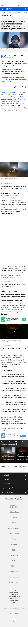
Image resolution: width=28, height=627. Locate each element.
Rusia (24, 466)
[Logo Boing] (14, 539)
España (9, 12)
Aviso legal (14, 590)
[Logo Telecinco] (14, 512)
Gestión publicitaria (14, 600)
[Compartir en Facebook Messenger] (22, 87)
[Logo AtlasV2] (14, 571)
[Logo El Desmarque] (14, 528)
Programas (5, 479)
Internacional (6, 16)
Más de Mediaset (7, 492)
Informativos (9, 466)
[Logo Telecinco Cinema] (14, 560)
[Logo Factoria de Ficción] (14, 534)
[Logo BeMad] (14, 550)
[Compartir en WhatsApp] (15, 87)
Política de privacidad (14, 594)
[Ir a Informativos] (9, 9)
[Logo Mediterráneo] (14, 582)
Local (14, 12)
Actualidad (5, 475)
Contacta (14, 604)
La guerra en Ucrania (8, 92)
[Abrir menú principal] (25, 9)
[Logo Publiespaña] (14, 577)
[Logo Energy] (14, 545)
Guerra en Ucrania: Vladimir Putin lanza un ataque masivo (13, 443)
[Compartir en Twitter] (18, 87)
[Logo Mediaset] (14, 499)
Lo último (4, 12)
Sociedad (19, 12)
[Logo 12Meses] (14, 566)
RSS (14, 602)
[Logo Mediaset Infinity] (14, 507)
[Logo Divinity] (14, 523)
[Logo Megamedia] (14, 614)
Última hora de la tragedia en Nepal (10, 5)
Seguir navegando (8, 488)
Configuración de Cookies (14, 596)
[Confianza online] (14, 621)
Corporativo (6, 483)
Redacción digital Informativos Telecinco (15, 55)
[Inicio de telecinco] (2, 9)
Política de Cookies (14, 598)
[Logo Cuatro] (14, 517)
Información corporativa (14, 592)
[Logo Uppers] (14, 555)
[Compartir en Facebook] (25, 87)
